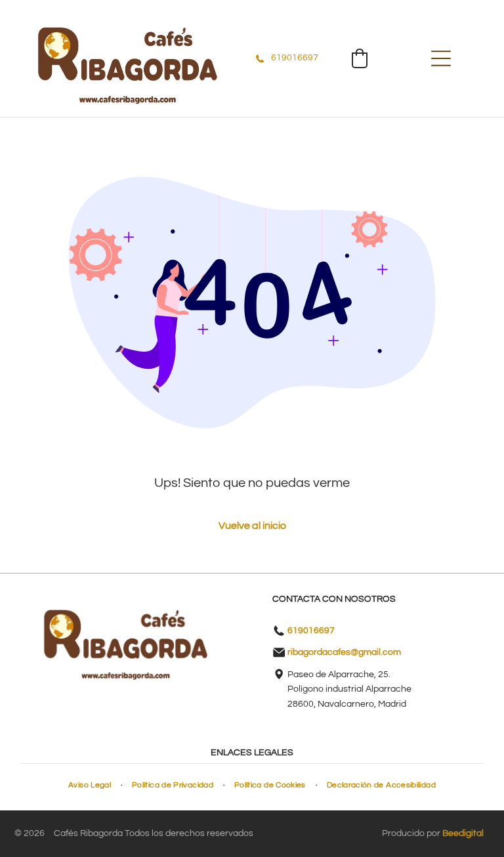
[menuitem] (90, 785)
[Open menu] (441, 58)
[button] (360, 58)
